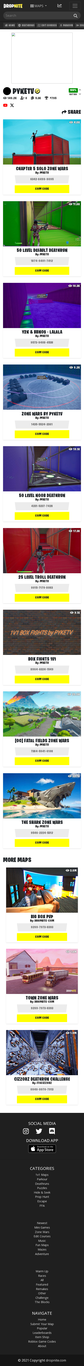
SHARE (74, 112)
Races (42, 1276)
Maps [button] (39, 6)
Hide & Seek (42, 1192)
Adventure (42, 1254)
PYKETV (44, 254)
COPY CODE (42, 189)
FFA (42, 1206)
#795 (52, 98)
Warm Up (42, 1271)
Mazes (42, 1249)
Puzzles (42, 1188)
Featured (42, 1284)
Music (42, 1241)
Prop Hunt (42, 1197)
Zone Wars (42, 1232)
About (42, 1346)
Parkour (68, 25)
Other (42, 1293)
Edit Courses (49, 25)
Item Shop (42, 1337)
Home (11, 25)
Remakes (42, 1289)
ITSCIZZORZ (44, 1083)
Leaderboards (42, 1333)
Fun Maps (42, 1245)
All (42, 1280)
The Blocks (42, 1302)
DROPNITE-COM (44, 920)
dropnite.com (56, 1360)
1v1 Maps (42, 1175)
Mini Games (42, 1227)
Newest (42, 1223)
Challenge (42, 1298)
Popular (42, 1328)
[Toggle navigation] (75, 6)
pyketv (44, 173)
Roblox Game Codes (42, 1341)
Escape (42, 1201)
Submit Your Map (42, 1324)
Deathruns (27, 25)
